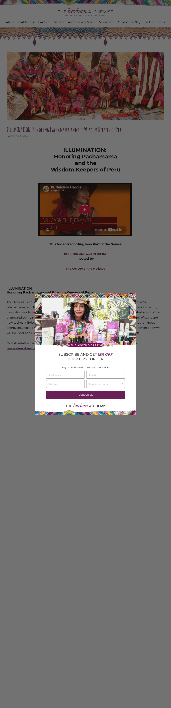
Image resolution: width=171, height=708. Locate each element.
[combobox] (104, 384)
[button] (85, 395)
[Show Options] (121, 384)
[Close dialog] (132, 296)
